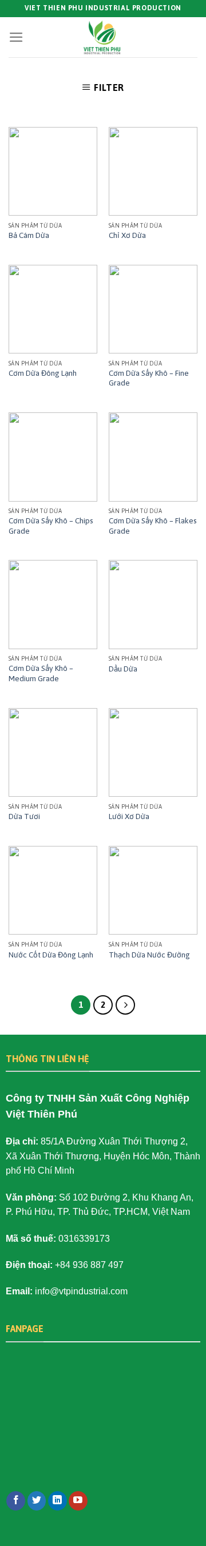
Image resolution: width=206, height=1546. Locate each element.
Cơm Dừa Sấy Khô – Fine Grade (149, 378)
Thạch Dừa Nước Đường (149, 954)
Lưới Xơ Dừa (129, 816)
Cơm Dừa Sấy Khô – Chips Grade (51, 525)
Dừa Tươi (24, 816)
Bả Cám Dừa (29, 235)
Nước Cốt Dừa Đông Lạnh (51, 954)
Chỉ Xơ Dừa (127, 235)
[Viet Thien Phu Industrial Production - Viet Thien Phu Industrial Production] (103, 37)
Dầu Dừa (123, 668)
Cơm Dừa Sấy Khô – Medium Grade (41, 673)
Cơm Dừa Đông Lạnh (43, 372)
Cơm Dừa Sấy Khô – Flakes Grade (153, 525)
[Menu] (16, 37)
